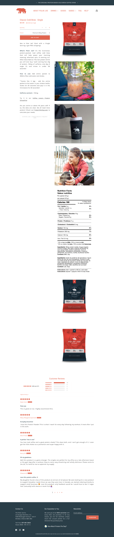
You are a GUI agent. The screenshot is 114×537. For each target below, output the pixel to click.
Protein (22, 33)
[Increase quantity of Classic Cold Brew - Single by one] (49, 27)
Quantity (22, 27)
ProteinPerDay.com (41, 110)
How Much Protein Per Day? (57, 526)
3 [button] (57, 492)
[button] (49, 382)
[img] (25, 399)
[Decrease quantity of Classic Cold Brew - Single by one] (42, 27)
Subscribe (92, 517)
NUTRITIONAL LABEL (26, 116)
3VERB (77, 533)
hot (34, 81)
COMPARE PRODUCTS (36, 116)
